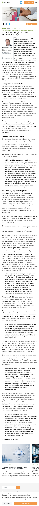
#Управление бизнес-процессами (22, 30)
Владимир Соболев (7, 47)
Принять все (25, 503)
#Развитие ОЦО (6, 30)
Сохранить (32, 24)
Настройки (6, 503)
